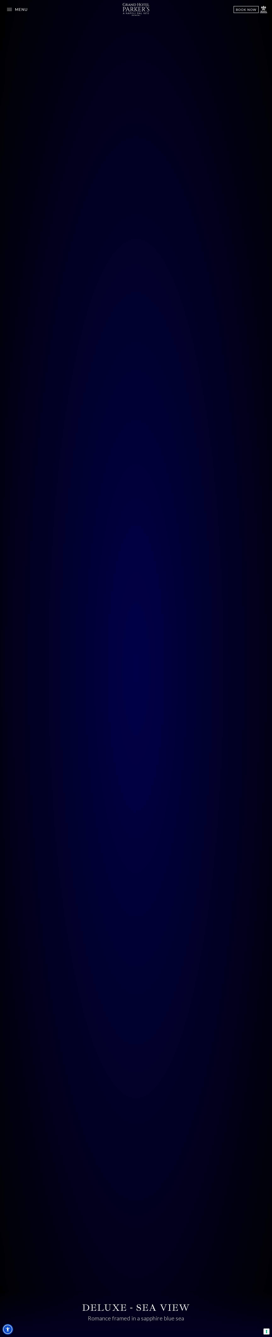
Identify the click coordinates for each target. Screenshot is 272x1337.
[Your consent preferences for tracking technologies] (266, 1331)
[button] (7, 1329)
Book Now (246, 9)
